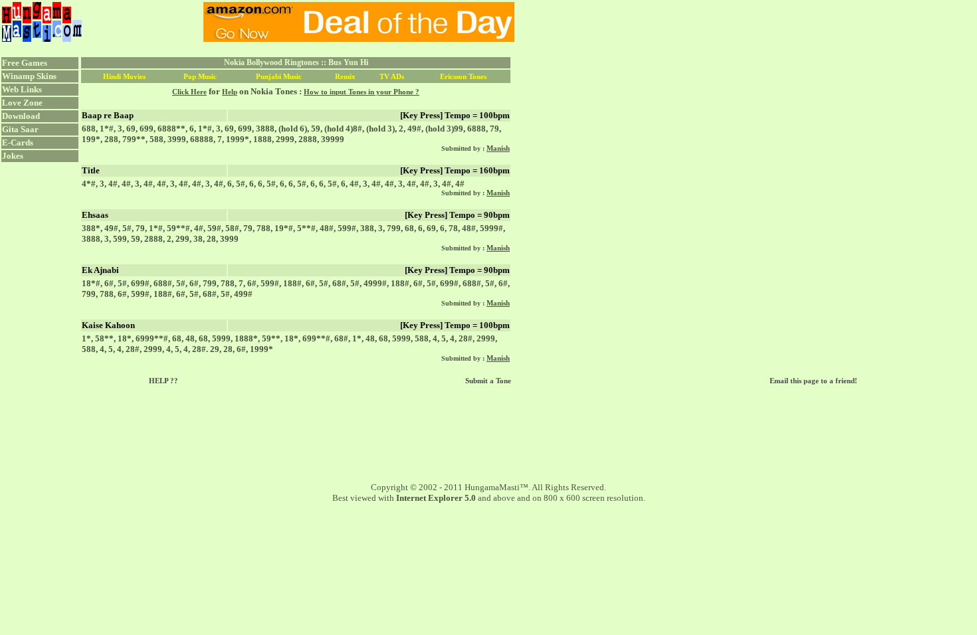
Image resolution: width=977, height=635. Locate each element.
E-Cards (17, 142)
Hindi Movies (124, 76)
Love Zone (22, 103)
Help (229, 92)
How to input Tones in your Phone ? (361, 92)
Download (21, 116)
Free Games (24, 63)
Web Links (22, 89)
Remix (345, 76)
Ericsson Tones (463, 76)
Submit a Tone (488, 381)
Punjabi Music (279, 76)
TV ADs (392, 76)
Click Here (189, 92)
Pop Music (200, 76)
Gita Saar (20, 129)
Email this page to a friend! (813, 381)
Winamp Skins (29, 76)
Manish (498, 148)
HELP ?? (163, 381)
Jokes (12, 156)
